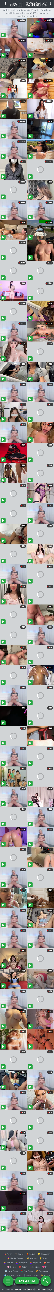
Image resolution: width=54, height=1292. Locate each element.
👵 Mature (32, 1258)
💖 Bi (44, 1267)
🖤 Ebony (19, 1254)
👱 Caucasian (44, 1254)
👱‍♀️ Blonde (8, 1262)
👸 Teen (43, 1258)
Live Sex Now (27, 1280)
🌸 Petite (11, 1267)
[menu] (8, 1281)
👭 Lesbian (34, 1267)
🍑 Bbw (47, 1262)
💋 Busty (22, 1267)
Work (25, 1289)
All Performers (41, 1289)
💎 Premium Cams (12, 1275)
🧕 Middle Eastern (15, 1258)
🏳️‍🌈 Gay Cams (27, 1271)
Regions (18, 1289)
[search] (45, 1281)
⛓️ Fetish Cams (30, 1275)
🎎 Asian (8, 1254)
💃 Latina (30, 1254)
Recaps (31, 1289)
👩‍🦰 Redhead (35, 1262)
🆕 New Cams (11, 1271)
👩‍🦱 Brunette (21, 1262)
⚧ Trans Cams (42, 1271)
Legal (50, 1289)
